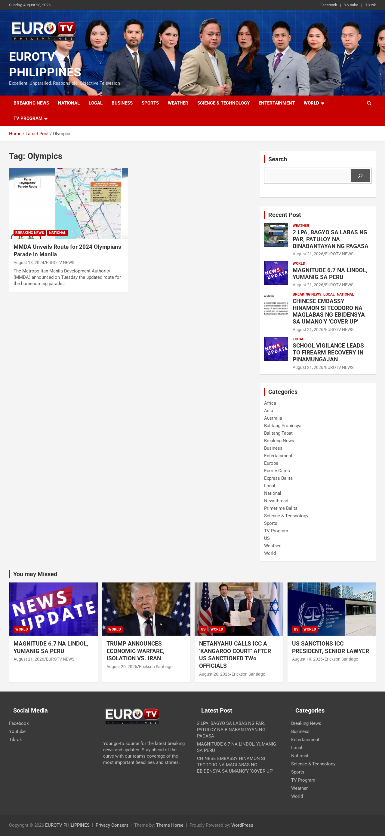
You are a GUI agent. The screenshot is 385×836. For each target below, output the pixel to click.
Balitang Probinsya (282, 425)
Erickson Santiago (156, 666)
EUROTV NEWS (60, 262)
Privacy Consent (112, 825)
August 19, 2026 (307, 659)
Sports (150, 103)
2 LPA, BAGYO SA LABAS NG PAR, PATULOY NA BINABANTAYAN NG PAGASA (330, 239)
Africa (270, 403)
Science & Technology (223, 103)
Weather (178, 103)
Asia (268, 410)
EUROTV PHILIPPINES (67, 825)
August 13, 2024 (29, 262)
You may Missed (35, 574)
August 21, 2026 (308, 253)
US (267, 538)
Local (96, 103)
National (69, 103)
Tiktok (370, 5)
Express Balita (278, 478)
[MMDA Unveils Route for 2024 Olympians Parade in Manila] (68, 203)
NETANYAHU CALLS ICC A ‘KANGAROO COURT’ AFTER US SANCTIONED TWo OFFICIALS (235, 654)
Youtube (351, 5)
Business (122, 103)
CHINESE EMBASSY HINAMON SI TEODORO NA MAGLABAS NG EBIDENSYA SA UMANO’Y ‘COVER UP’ (329, 311)
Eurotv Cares (277, 470)
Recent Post (284, 214)
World (311, 103)
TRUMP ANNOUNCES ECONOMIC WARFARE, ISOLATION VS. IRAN (135, 651)
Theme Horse (169, 825)
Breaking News (31, 103)
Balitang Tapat (278, 433)
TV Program (28, 118)
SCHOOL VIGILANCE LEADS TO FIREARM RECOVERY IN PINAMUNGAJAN (328, 352)
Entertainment (277, 103)
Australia (273, 418)
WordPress (242, 825)
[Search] (360, 175)
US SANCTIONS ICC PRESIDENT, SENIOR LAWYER (330, 647)
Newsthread (276, 500)
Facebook (328, 5)
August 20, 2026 (121, 666)
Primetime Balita (280, 508)
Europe (271, 463)
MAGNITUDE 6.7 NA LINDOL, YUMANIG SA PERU (330, 274)
